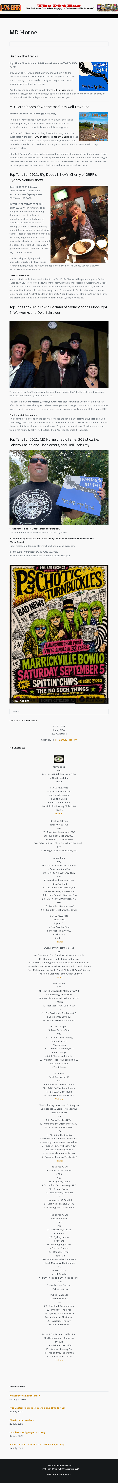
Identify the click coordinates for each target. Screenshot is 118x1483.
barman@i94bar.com (66, 739)
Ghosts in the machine (21, 1420)
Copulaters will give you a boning (27, 1432)
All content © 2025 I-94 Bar (59, 1465)
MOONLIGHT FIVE (20, 275)
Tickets (59, 813)
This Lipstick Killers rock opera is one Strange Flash (37, 1407)
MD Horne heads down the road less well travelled (49, 106)
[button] (59, 16)
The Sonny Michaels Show (23, 415)
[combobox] (59, 711)
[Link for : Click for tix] (59, 634)
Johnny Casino (61, 136)
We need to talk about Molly (24, 1395)
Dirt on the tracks (23, 56)
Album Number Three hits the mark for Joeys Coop (36, 1444)
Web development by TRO (59, 1474)
